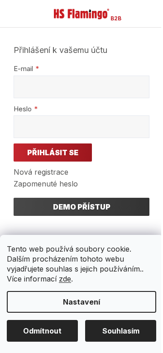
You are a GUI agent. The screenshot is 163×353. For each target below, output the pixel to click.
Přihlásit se (52, 152)
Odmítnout (42, 330)
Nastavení (81, 301)
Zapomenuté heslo (46, 183)
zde (65, 278)
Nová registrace (41, 171)
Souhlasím (120, 330)
